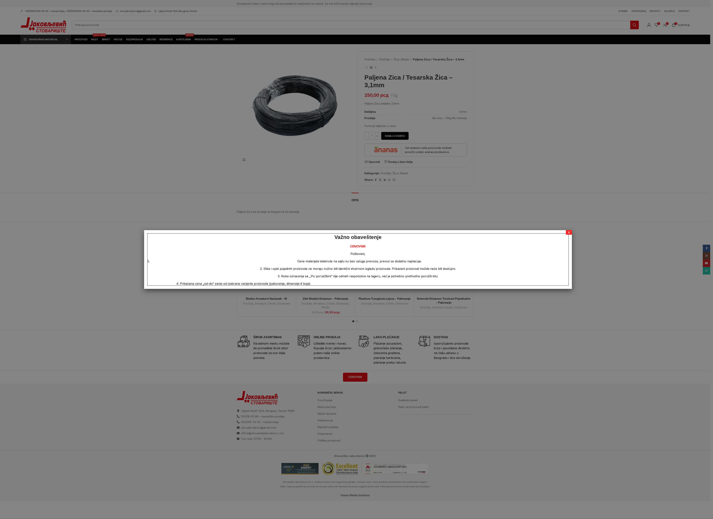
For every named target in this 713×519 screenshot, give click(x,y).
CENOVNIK (358, 246)
